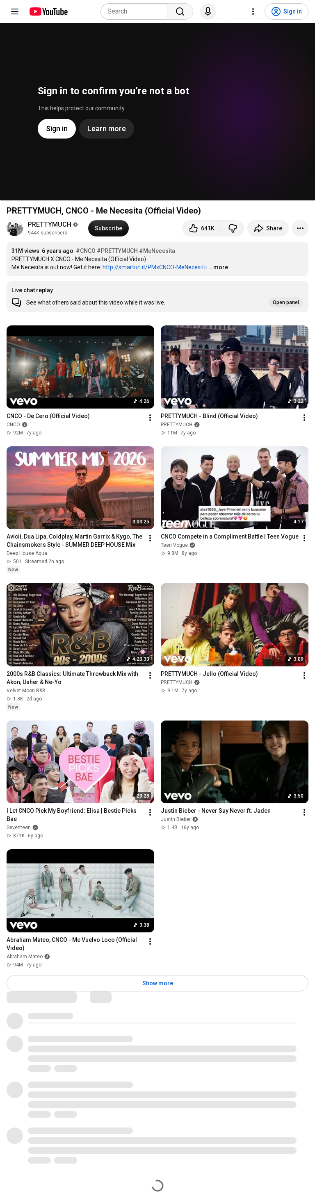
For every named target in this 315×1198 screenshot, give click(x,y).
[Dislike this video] (232, 228)
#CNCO (86, 251)
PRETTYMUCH (49, 224)
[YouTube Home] (48, 11)
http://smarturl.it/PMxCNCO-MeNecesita (155, 267)
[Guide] (15, 11)
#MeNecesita (157, 251)
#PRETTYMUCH (117, 251)
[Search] (180, 11)
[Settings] (253, 11)
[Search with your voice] (208, 11)
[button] (157, 296)
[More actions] (300, 228)
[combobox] (136, 11)
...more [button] (218, 267)
